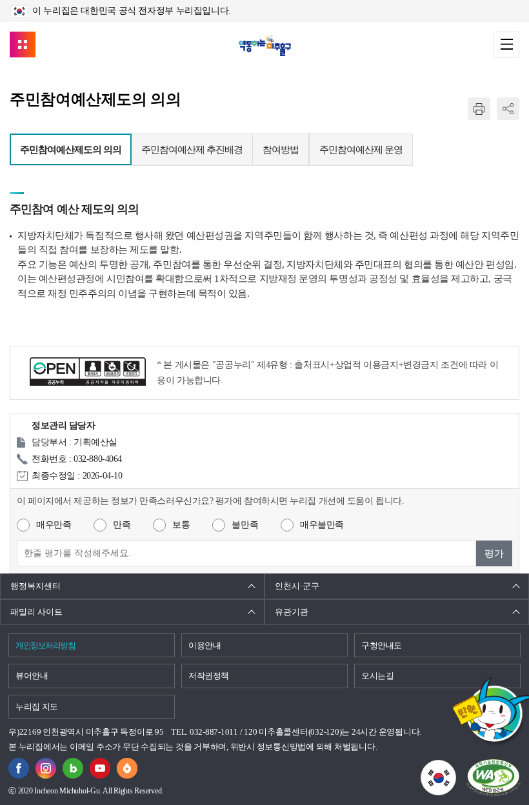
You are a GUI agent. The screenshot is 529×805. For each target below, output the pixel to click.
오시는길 (377, 676)
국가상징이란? (455, 767)
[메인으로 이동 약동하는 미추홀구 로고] (265, 45)
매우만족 (53, 525)
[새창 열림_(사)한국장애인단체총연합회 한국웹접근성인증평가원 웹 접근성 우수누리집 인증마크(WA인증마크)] (493, 778)
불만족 (245, 525)
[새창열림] (18, 765)
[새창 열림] (73, 765)
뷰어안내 (31, 676)
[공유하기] (508, 108)
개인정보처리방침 (45, 645)
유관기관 (291, 612)
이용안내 (204, 645)
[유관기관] (22, 44)
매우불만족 (322, 525)
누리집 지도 (36, 706)
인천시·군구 (297, 586)
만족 (121, 525)
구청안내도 (381, 645)
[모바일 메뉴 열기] (506, 44)
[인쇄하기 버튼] (479, 108)
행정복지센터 (35, 586)
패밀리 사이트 (36, 612)
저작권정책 (208, 676)
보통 (181, 525)
